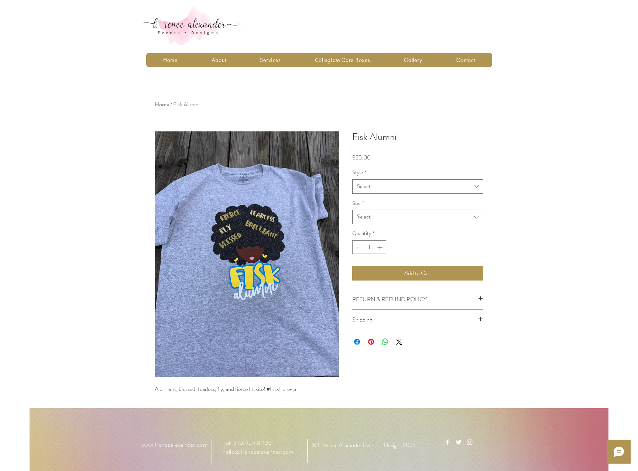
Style (359, 172)
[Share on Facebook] (357, 341)
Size (358, 203)
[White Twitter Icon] (458, 442)
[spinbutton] (369, 247)
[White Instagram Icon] (469, 442)
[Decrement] (358, 247)
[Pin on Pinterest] (371, 341)
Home (162, 104)
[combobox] (417, 186)
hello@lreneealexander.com (258, 451)
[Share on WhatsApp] (385, 341)
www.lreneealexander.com (174, 444)
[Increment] (380, 247)
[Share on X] (399, 341)
